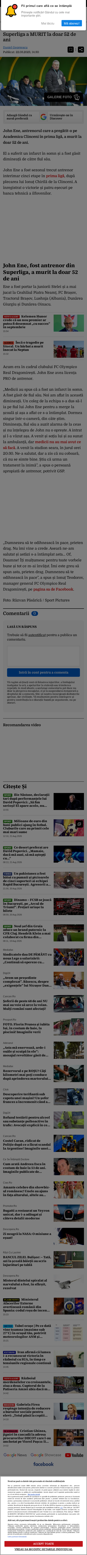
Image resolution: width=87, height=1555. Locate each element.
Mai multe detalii (34, 1494)
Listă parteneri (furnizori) (17, 1537)
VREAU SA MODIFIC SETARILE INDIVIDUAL (43, 1549)
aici (61, 1507)
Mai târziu (47, 23)
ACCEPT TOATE (43, 1543)
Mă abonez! (72, 23)
